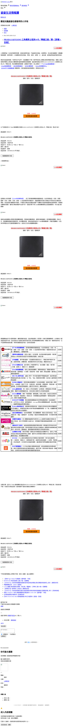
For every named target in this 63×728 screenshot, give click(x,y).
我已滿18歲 (4, 724)
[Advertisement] (31, 182)
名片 (5, 32)
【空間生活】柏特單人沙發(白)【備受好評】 (17, 588)
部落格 (6, 30)
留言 (13, 615)
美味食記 (13, 620)
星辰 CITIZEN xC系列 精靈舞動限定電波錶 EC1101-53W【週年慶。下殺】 (25, 592)
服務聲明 (47, 705)
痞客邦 (10, 615)
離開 (9, 724)
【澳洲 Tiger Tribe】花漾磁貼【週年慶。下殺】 (17, 578)
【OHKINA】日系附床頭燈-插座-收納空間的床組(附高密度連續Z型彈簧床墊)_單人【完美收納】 (32, 590)
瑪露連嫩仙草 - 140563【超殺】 (13, 584)
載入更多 (3, 626)
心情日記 (14, 25)
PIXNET (19, 705)
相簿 (5, 28)
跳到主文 (3, 17)
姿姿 (2, 606)
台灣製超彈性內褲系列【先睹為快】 (14, 594)
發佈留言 (3, 636)
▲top (2, 623)
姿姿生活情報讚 (10, 12)
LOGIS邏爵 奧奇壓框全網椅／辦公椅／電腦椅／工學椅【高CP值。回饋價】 (26, 586)
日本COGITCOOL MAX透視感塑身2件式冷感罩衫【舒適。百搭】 (23, 596)
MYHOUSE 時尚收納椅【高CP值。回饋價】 (17, 580)
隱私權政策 (40, 705)
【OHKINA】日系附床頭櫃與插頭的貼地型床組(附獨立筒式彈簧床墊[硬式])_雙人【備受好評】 (31, 582)
